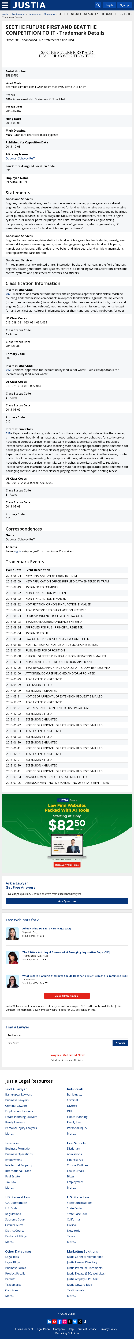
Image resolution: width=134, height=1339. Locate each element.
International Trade (18, 1171)
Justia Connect (23, 1329)
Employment (13, 1160)
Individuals (75, 1089)
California (73, 1219)
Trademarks (18, 14)
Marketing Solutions (82, 1251)
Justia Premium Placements (85, 1268)
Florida (71, 1225)
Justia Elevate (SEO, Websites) (86, 1273)
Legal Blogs (13, 1262)
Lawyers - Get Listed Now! (67, 1055)
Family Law (74, 1122)
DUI (69, 1111)
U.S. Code (11, 1208)
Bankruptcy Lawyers (18, 1094)
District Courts (14, 1231)
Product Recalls (15, 1273)
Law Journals (75, 1171)
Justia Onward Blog (79, 1285)
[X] (80, 1321)
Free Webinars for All (24, 920)
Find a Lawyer (17, 1027)
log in (17, 551)
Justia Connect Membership (85, 1257)
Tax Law (10, 1182)
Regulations (13, 1214)
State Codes (75, 1208)
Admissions (74, 1154)
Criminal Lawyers (16, 1106)
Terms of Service (86, 1329)
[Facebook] (59, 1321)
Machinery (49, 14)
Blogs (71, 1176)
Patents (10, 1279)
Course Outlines (77, 1165)
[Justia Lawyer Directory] (85, 1321)
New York (73, 1231)
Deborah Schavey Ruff (20, 158)
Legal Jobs (12, 1257)
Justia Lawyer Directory (82, 1262)
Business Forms (15, 1268)
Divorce (72, 1106)
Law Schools (76, 1143)
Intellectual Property (18, 1165)
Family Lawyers (15, 1122)
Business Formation (18, 1148)
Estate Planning (77, 1117)
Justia (5, 14)
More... (9, 1133)
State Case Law (77, 1214)
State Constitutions (79, 1203)
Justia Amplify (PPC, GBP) (83, 1279)
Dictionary (73, 1148)
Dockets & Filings (16, 1236)
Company (59, 1329)
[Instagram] (64, 1321)
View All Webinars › (67, 996)
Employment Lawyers (19, 1111)
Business (12, 1143)
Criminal (72, 1100)
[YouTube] (54, 1321)
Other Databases (18, 1251)
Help (71, 1329)
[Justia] (29, 5)
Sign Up (124, 5)
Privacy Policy (108, 1329)
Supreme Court (15, 1219)
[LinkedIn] (49, 1321)
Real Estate (12, 1176)
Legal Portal (42, 1329)
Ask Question (67, 901)
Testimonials (75, 1290)
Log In (110, 5)
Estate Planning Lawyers (21, 1117)
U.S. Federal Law (17, 1197)
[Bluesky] (75, 1321)
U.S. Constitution (16, 1203)
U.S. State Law (78, 1197)
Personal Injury (77, 1128)
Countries (11, 1290)
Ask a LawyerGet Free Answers (20, 885)
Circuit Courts (14, 1225)
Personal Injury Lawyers (21, 1128)
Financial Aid (75, 1160)
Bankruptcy (74, 1094)
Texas (71, 1236)
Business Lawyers (17, 1100)
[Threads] (70, 1321)
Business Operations (19, 1154)
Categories (34, 14)
